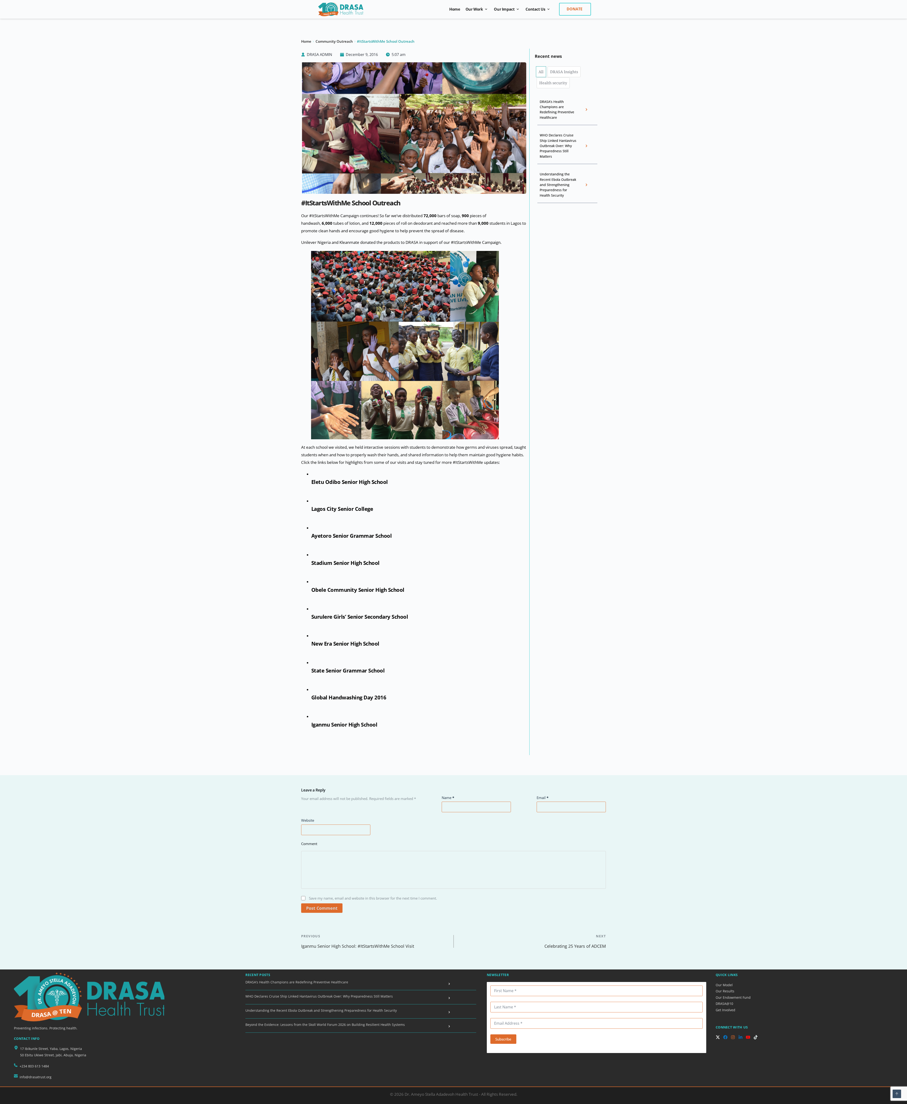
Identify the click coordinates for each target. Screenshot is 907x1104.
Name (448, 797)
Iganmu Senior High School (344, 724)
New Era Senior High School (345, 643)
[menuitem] (454, 9)
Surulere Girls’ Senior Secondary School (359, 616)
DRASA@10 (724, 1003)
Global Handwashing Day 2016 (348, 697)
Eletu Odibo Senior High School (349, 481)
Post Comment (322, 908)
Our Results (725, 991)
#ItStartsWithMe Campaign (334, 215)
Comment (309, 843)
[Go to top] (897, 1094)
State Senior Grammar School (348, 670)
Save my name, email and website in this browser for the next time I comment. (373, 898)
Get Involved (725, 1010)
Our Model (725, 985)
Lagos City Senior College (342, 508)
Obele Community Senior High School (357, 589)
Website (307, 820)
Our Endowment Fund (733, 997)
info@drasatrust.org (35, 1077)
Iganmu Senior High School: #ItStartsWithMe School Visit (357, 946)
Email (542, 797)
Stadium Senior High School (345, 562)
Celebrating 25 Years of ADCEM (575, 946)
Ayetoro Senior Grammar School (351, 535)
